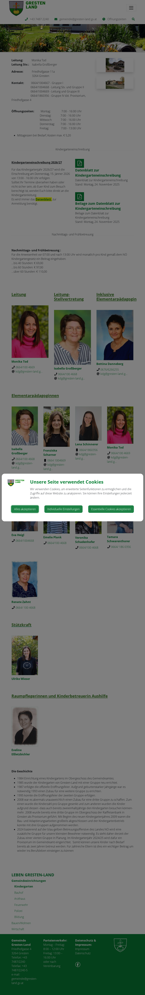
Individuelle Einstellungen (63, 509)
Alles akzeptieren (25, 509)
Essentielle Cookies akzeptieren (111, 509)
